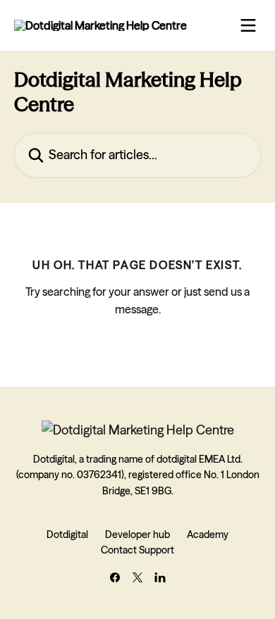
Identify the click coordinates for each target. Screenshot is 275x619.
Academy (207, 534)
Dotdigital (67, 534)
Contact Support (137, 550)
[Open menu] (248, 25)
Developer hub (137, 534)
